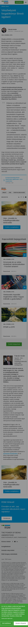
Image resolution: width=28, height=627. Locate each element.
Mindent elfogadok (21, 623)
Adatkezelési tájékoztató (6, 618)
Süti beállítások (6, 623)
